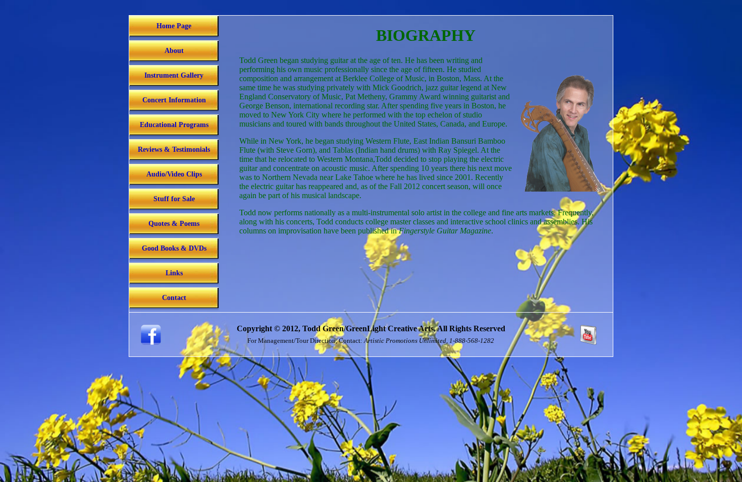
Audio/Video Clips (174, 174)
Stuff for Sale (174, 199)
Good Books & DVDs (174, 248)
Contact (174, 298)
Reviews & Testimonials (174, 149)
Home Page (173, 26)
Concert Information (174, 100)
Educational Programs (174, 125)
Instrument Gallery (173, 75)
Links (174, 273)
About (174, 50)
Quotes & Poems (173, 223)
